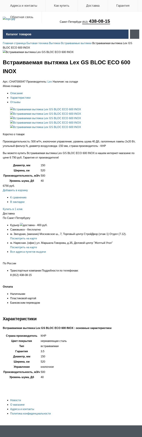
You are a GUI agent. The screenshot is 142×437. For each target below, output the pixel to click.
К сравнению (18, 197)
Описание (16, 93)
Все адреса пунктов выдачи (28, 251)
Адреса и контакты (23, 5)
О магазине (17, 404)
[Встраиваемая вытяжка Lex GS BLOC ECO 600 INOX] (45, 109)
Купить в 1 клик (13, 209)
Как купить (61, 5)
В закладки (17, 201)
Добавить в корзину (15, 190)
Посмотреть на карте (23, 238)
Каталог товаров (18, 34)
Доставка (92, 5)
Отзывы (15, 102)
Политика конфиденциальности (30, 413)
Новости (15, 400)
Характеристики (20, 97)
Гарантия (122, 5)
